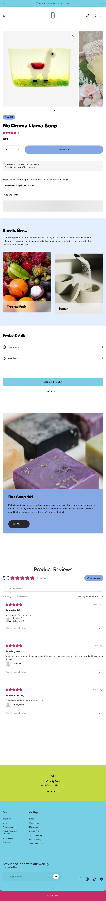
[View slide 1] (48, 391)
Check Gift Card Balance (10, 832)
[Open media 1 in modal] (73, 36)
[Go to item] (51, 110)
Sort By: (82, 596)
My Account (34, 827)
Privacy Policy (35, 839)
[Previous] (4, 3)
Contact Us (34, 823)
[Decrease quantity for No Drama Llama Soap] (6, 150)
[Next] (102, 3)
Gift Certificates (9, 827)
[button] (50, 578)
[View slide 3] (54, 391)
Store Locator (8, 838)
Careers (6, 842)
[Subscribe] (56, 876)
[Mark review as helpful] (100, 628)
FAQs (31, 819)
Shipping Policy (35, 835)
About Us (7, 819)
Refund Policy (35, 831)
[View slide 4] (58, 391)
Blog (5, 823)
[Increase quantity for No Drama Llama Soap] (19, 150)
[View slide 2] (51, 391)
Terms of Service (36, 843)
